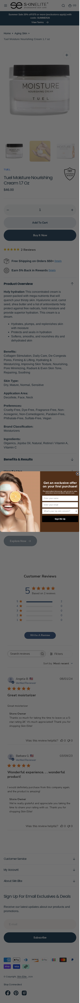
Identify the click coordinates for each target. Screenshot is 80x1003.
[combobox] (58, 511)
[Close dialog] (76, 473)
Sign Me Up (58, 519)
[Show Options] (75, 511)
